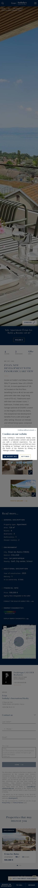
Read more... (20, 450)
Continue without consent (26, 430)
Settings (25, 456)
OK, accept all (10, 456)
